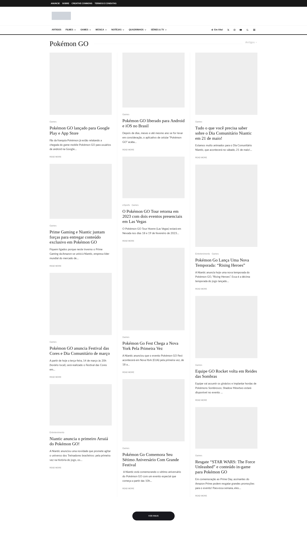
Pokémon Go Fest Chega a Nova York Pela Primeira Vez (150, 346)
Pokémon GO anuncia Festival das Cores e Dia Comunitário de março (80, 351)
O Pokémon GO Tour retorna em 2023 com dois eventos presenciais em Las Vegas (152, 216)
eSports (126, 205)
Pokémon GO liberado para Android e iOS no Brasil (153, 123)
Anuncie (55, 3)
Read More (55, 157)
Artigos (56, 29)
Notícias (116, 29)
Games (84, 29)
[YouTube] (241, 29)
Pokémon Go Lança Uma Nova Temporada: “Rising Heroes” (222, 263)
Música (100, 29)
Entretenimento (57, 432)
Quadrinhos (136, 29)
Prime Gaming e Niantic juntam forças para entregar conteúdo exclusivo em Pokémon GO (77, 237)
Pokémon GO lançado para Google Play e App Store (80, 130)
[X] (228, 29)
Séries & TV (157, 29)
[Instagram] (234, 29)
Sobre (65, 3)
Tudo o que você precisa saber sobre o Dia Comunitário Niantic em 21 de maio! (223, 133)
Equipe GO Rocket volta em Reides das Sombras (226, 374)
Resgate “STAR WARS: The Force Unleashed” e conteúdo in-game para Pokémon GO (225, 466)
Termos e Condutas (105, 3)
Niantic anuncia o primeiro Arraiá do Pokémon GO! (79, 441)
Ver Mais (153, 516)
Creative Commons (82, 3)
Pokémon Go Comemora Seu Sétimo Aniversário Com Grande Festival (150, 459)
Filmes (69, 29)
